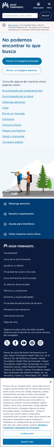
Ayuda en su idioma (13, 265)
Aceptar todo (27, 442)
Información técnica (14, 316)
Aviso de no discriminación (17, 259)
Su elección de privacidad (16, 284)
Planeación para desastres (17, 309)
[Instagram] (40, 343)
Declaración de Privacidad (27, 428)
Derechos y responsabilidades (19, 297)
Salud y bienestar (13, 136)
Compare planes (12, 141)
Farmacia (8, 119)
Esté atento (13, 25)
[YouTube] (23, 343)
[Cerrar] (50, 382)
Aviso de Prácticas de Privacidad (20, 278)
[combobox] (20, 15)
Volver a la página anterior (21, 70)
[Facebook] (15, 343)
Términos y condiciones (15, 291)
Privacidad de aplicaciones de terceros (23, 303)
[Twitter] (7, 343)
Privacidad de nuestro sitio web (19, 272)
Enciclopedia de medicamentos (22, 90)
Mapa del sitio (11, 322)
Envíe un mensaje (13, 113)
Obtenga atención (13, 102)
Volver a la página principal (22, 61)
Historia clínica (11, 124)
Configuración (27, 433)
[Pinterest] (32, 343)
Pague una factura (13, 130)
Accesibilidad (10, 253)
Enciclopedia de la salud (17, 96)
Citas (5, 107)
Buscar (45, 15)
